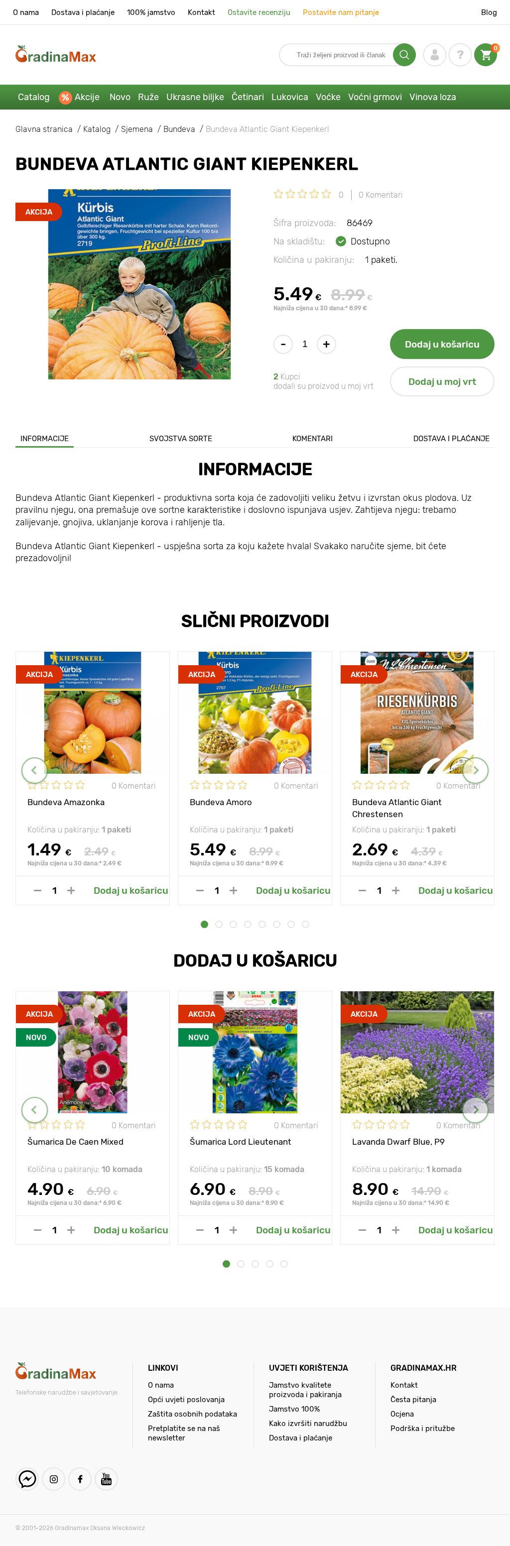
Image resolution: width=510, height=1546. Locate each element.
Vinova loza (432, 97)
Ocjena (402, 1414)
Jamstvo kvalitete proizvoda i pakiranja (305, 1390)
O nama (26, 12)
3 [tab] (233, 924)
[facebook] (80, 1479)
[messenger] (27, 1479)
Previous (34, 770)
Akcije (87, 97)
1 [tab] (204, 924)
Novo (120, 97)
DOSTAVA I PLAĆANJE (451, 438)
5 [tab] (262, 924)
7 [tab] (291, 924)
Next (475, 770)
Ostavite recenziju (259, 12)
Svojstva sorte (180, 438)
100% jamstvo (151, 12)
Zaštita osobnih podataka (192, 1414)
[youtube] (106, 1479)
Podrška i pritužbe (422, 1428)
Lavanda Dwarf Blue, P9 (398, 1142)
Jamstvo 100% (294, 1409)
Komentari (312, 438)
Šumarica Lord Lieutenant (240, 1142)
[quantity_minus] (37, 890)
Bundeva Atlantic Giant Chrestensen (397, 807)
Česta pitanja (413, 1399)
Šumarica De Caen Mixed (75, 1142)
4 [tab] (248, 924)
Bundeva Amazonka (66, 802)
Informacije (44, 438)
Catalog (34, 97)
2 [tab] (219, 924)
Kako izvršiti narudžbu (308, 1423)
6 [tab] (276, 924)
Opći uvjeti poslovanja (186, 1399)
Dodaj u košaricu (442, 344)
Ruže (148, 97)
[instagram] (53, 1479)
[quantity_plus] (71, 890)
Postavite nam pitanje (341, 12)
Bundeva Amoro (221, 802)
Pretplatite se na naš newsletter (184, 1433)
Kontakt (201, 12)
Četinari (248, 97)
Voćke (328, 97)
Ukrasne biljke (195, 97)
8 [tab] (305, 924)
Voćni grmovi (375, 97)
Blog (489, 12)
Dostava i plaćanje (83, 12)
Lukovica (289, 97)
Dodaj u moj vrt (442, 381)
